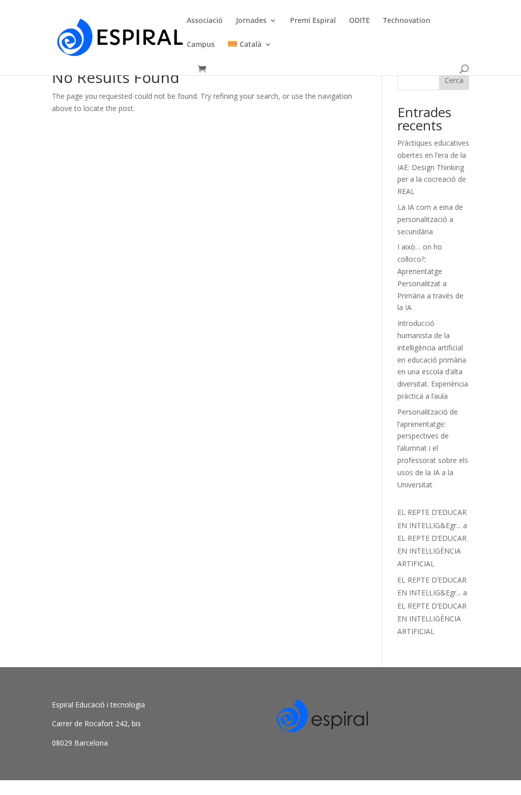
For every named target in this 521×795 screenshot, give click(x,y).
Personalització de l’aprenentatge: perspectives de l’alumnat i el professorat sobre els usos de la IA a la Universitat (432, 448)
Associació (205, 21)
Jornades (251, 21)
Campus (201, 45)
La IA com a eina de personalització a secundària (430, 219)
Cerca (454, 80)
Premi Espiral (313, 21)
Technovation (406, 21)
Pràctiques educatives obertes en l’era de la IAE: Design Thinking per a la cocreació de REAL (433, 167)
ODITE (359, 21)
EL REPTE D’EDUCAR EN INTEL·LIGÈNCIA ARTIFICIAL (432, 550)
